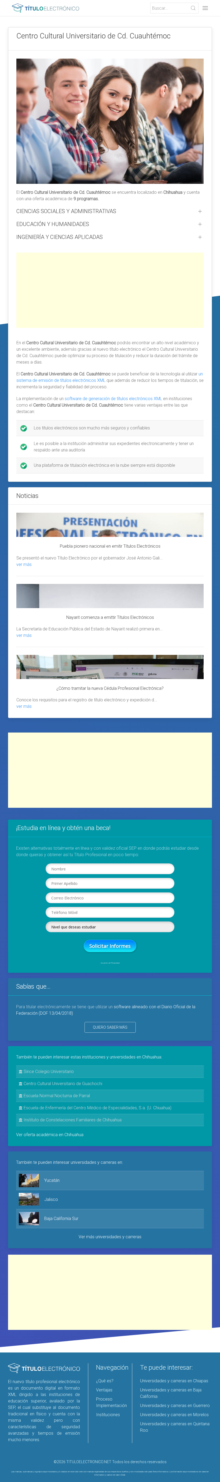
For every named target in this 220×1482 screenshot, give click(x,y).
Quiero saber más (110, 1027)
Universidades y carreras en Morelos (174, 1414)
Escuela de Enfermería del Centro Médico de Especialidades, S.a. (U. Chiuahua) (97, 1107)
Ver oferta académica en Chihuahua (49, 1134)
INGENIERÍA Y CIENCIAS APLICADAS (59, 237)
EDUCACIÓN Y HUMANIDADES (52, 224)
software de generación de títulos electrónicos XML (113, 398)
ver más (24, 564)
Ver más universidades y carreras (110, 1236)
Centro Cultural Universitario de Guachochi (62, 1083)
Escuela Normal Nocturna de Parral (56, 1095)
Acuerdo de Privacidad (110, 963)
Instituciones (108, 1414)
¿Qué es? (104, 1380)
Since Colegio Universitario (48, 1071)
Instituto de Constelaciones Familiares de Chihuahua (72, 1119)
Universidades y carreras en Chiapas (174, 1380)
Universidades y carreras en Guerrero (175, 1405)
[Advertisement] (110, 290)
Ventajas (104, 1390)
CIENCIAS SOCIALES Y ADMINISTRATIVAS (66, 211)
